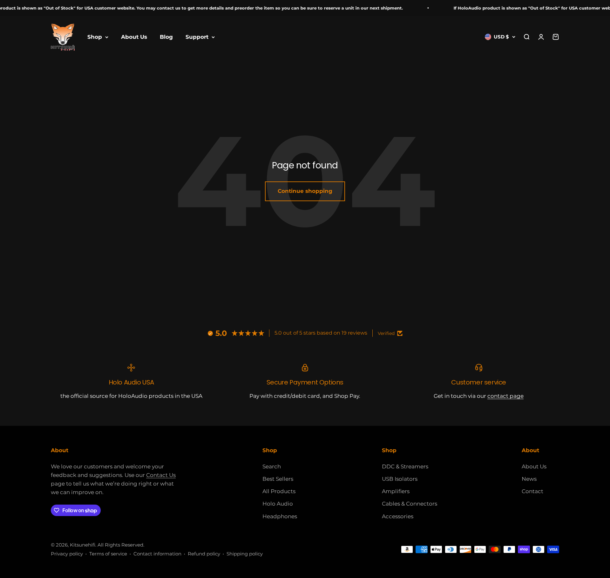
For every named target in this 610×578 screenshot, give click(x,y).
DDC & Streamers (405, 466)
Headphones (279, 516)
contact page (505, 396)
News (529, 479)
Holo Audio (277, 503)
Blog (166, 37)
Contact (532, 491)
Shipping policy (245, 554)
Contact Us (161, 475)
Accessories (397, 516)
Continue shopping (305, 191)
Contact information (157, 554)
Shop (94, 37)
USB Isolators (399, 479)
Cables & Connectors (409, 503)
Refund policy (204, 554)
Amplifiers (396, 491)
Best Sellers (277, 479)
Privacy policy (67, 554)
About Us (134, 37)
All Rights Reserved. (121, 545)
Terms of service (108, 554)
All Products (278, 491)
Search (271, 466)
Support (197, 37)
